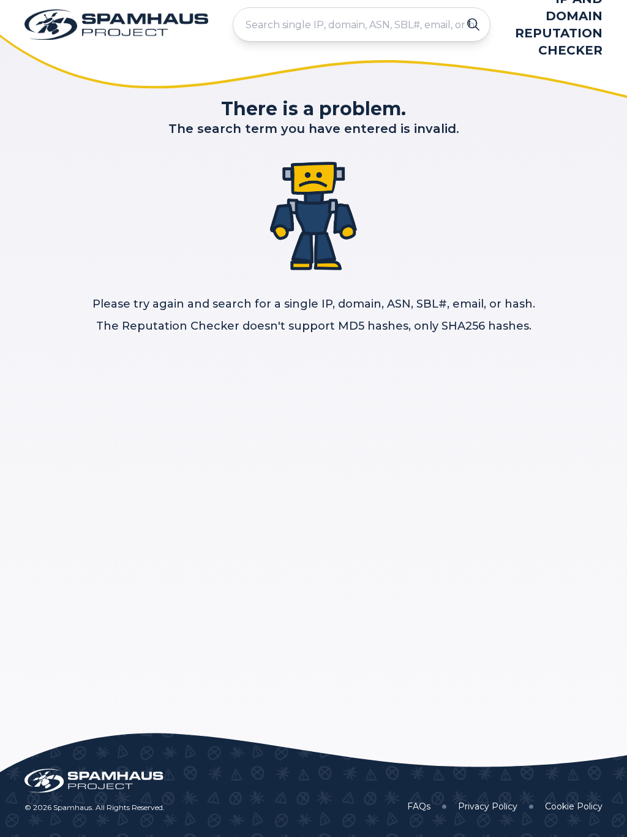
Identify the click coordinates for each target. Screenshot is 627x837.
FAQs (418, 806)
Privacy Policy (487, 806)
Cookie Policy (574, 806)
